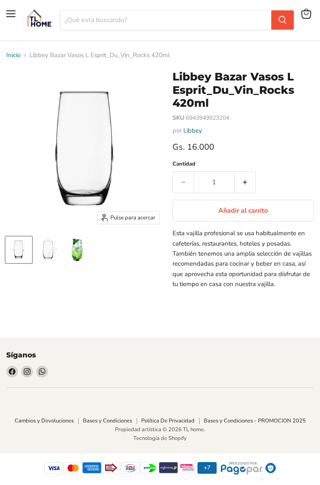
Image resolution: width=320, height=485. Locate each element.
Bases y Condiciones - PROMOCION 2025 (255, 421)
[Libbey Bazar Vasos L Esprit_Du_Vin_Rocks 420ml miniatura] (18, 249)
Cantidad (183, 164)
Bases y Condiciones (107, 421)
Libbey (192, 130)
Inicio (13, 55)
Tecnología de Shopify (160, 438)
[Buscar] (282, 20)
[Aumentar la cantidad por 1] (245, 182)
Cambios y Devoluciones (44, 421)
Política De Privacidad (168, 421)
